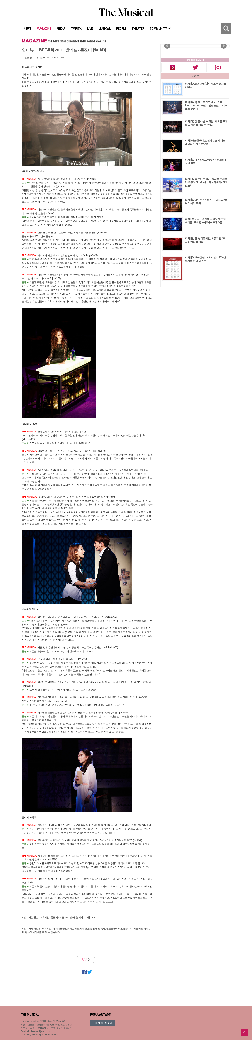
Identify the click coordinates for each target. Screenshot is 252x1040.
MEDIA (61, 28)
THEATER (138, 28)
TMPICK (76, 28)
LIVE (90, 28)
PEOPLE (121, 28)
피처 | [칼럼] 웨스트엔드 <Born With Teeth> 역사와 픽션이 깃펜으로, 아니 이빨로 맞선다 (206, 105)
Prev (167, 46)
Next (224, 46)
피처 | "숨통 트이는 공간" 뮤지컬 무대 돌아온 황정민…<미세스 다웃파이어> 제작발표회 (206, 182)
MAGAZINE (44, 28)
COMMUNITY (159, 28)
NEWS (27, 28)
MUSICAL (104, 28)
